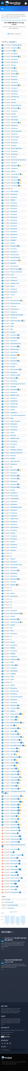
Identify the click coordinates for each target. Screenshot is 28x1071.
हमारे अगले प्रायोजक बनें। (6, 1050)
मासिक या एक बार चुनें (14, 36)
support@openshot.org (8, 1032)
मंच (6, 1034)
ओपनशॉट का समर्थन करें (14, 34)
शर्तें (12, 1063)
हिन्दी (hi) (15, 1063)
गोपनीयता (10, 1063)
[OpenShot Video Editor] (12, 3)
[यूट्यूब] (10, 1043)
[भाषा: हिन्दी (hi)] (26, 3)
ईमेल (4, 1034)
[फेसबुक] (2, 1043)
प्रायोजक (3, 1047)
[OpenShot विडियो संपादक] (6, 1057)
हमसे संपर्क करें (5, 1028)
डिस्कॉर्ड (8, 1034)
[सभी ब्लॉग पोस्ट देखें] (13, 932)
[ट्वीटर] (5, 1043)
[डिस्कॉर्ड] (7, 1043)
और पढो (2, 949)
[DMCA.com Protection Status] (5, 1036)
